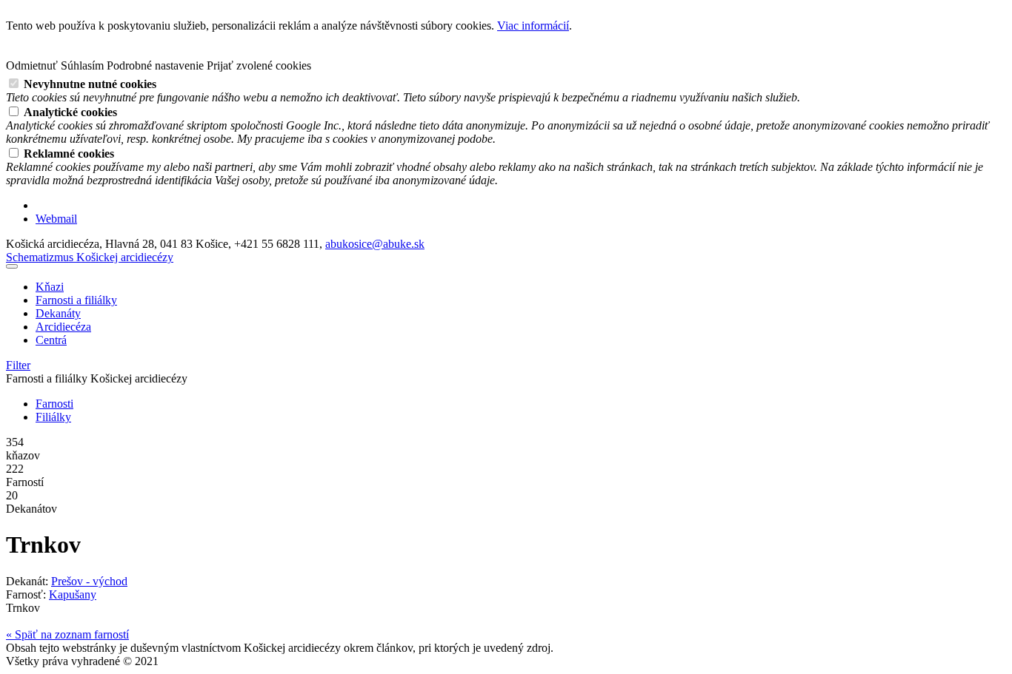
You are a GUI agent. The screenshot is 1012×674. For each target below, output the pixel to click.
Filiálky (53, 417)
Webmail (56, 218)
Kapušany (72, 594)
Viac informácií (533, 25)
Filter (18, 365)
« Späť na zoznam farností (67, 634)
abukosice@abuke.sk (375, 243)
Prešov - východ (89, 581)
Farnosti (54, 403)
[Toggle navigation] (12, 266)
